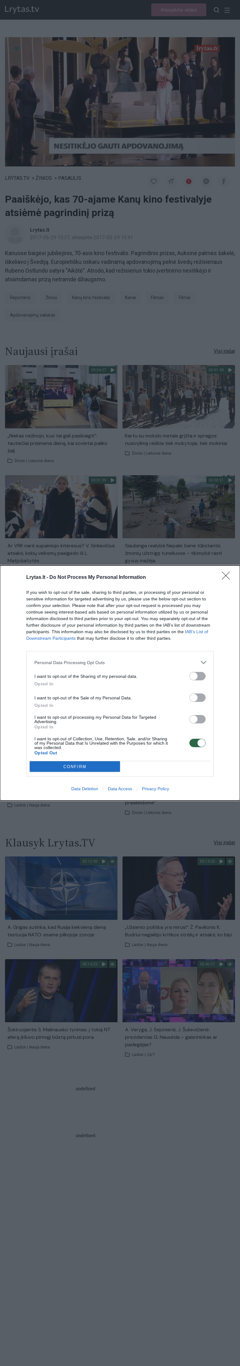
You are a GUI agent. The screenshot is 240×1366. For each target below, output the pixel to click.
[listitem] (120, 662)
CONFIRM (75, 766)
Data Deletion (84, 788)
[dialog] (120, 683)
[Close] (228, 578)
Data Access (120, 788)
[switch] (197, 676)
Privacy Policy (155, 788)
